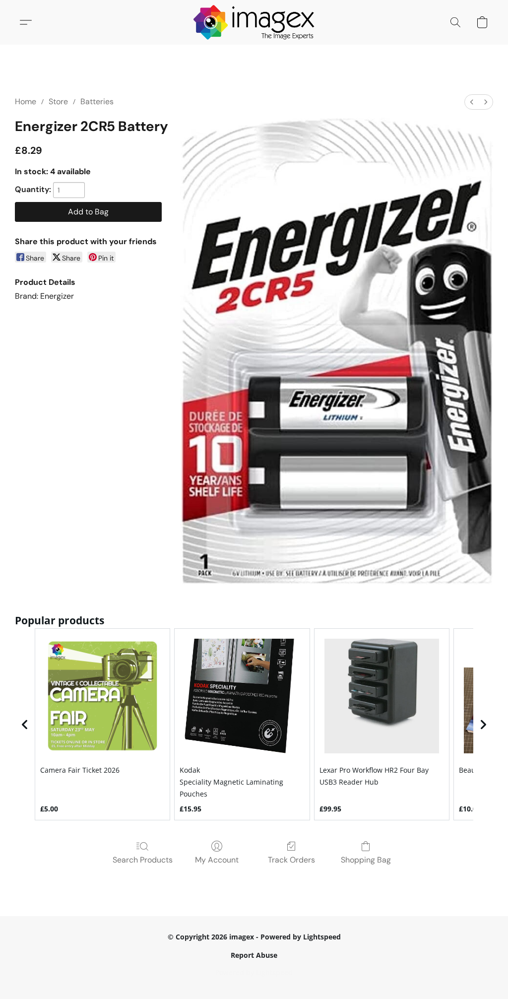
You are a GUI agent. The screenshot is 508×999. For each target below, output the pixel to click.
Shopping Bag (366, 860)
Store (58, 101)
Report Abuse (254, 955)
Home (25, 101)
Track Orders (291, 860)
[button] (254, 22)
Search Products (143, 860)
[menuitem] (472, 102)
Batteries (97, 101)
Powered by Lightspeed (254, 972)
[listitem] (102, 724)
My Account (217, 860)
